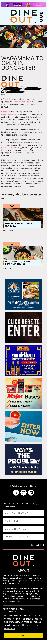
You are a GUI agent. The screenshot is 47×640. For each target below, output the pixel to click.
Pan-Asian (7, 99)
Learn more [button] (9, 628)
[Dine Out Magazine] (23, 16)
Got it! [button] (23, 635)
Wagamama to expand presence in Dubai (18, 262)
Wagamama (6, 112)
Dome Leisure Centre (10, 114)
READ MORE (8, 230)
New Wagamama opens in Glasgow (19, 224)
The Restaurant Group (21, 102)
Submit (36, 545)
